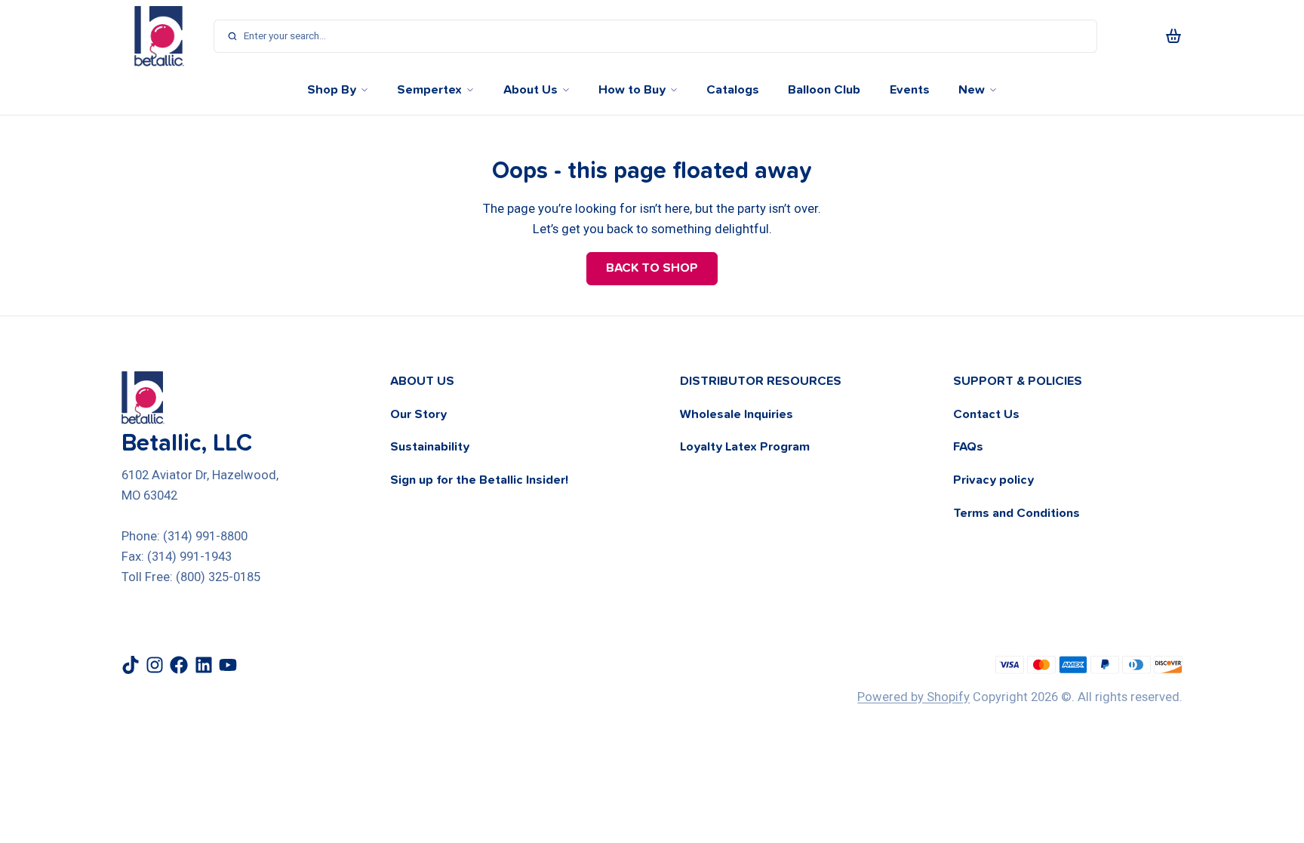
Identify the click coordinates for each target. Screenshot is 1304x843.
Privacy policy (993, 480)
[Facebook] (179, 665)
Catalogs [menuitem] (732, 90)
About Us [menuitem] (530, 90)
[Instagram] (155, 665)
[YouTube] (228, 665)
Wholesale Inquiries (736, 414)
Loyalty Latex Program (745, 447)
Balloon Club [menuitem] (824, 90)
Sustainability (429, 447)
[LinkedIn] (204, 665)
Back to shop (652, 268)
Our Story (418, 414)
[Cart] (1173, 36)
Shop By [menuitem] (331, 90)
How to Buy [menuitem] (632, 90)
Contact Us (986, 414)
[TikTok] (130, 665)
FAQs (968, 447)
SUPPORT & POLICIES (1017, 381)
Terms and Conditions (1016, 513)
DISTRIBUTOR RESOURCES (760, 381)
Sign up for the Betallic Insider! (479, 480)
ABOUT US (422, 381)
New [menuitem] (971, 90)
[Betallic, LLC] (159, 36)
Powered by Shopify (913, 697)
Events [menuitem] (910, 90)
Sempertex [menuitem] (429, 90)
